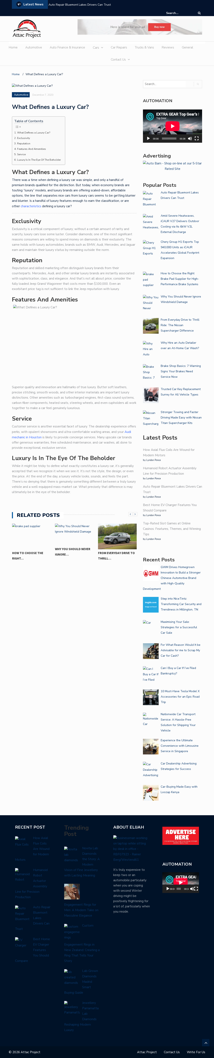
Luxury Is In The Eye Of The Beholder (39, 159)
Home (13, 47)
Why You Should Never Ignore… (72, 551)
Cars (96, 48)
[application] (172, 126)
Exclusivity (23, 138)
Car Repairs (119, 47)
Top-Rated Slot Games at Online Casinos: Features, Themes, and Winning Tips (172, 528)
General (187, 47)
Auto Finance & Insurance (67, 47)
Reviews (168, 47)
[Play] (148, 138)
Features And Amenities (31, 149)
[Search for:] (179, 13)
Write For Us (196, 1052)
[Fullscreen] (197, 138)
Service (21, 154)
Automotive (33, 47)
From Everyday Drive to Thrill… (116, 555)
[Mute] (190, 138)
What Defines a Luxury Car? (34, 132)
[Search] (199, 13)
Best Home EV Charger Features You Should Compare (84, 5)
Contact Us (118, 59)
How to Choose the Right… (27, 555)
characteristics (31, 206)
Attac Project (147, 1052)
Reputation (23, 143)
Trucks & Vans (144, 47)
